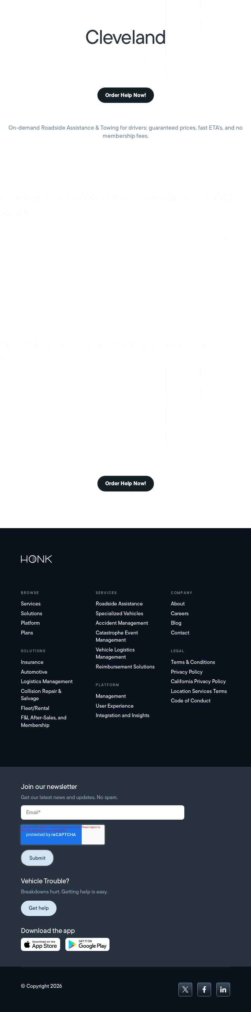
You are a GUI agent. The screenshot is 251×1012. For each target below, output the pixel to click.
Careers (180, 613)
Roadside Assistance (119, 603)
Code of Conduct (190, 700)
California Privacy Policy (198, 681)
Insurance (32, 662)
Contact (180, 632)
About (178, 603)
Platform (30, 623)
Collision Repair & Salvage (41, 694)
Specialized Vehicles (119, 613)
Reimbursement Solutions (125, 666)
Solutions (31, 613)
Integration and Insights (122, 715)
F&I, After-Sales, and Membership (43, 721)
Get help (39, 908)
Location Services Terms (199, 691)
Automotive (34, 672)
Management (111, 696)
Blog (176, 623)
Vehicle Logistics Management (115, 653)
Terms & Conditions (193, 662)
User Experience (115, 706)
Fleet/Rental (35, 708)
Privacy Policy (187, 672)
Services (31, 603)
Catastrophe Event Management (117, 636)
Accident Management (122, 623)
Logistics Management (47, 681)
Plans (27, 632)
